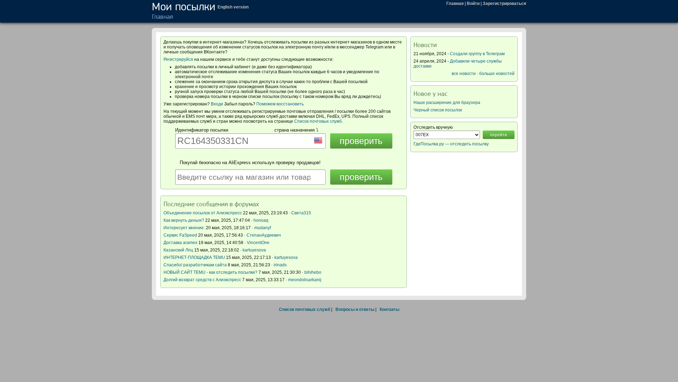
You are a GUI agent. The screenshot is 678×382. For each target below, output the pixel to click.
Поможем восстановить (280, 104)
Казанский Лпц (178, 250)
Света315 (301, 212)
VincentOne (258, 242)
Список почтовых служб (318, 121)
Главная (455, 3)
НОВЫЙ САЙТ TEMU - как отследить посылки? (210, 272)
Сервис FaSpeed (180, 235)
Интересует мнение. (184, 227)
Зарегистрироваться (504, 3)
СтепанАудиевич (263, 235)
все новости (464, 73)
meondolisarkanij (304, 279)
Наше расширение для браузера (447, 102)
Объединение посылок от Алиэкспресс (202, 212)
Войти (473, 3)
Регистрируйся (178, 59)
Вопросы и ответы (354, 309)
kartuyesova (254, 250)
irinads (280, 264)
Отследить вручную (433, 127)
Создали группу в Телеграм (477, 53)
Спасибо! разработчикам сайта (195, 264)
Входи (217, 104)
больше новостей (497, 73)
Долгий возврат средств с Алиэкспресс (202, 279)
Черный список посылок (438, 110)
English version (233, 7)
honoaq (261, 220)
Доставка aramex (180, 242)
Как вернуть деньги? (183, 220)
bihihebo (312, 272)
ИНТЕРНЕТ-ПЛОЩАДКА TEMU (194, 257)
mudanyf (262, 227)
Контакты (389, 309)
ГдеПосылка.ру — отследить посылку (451, 143)
